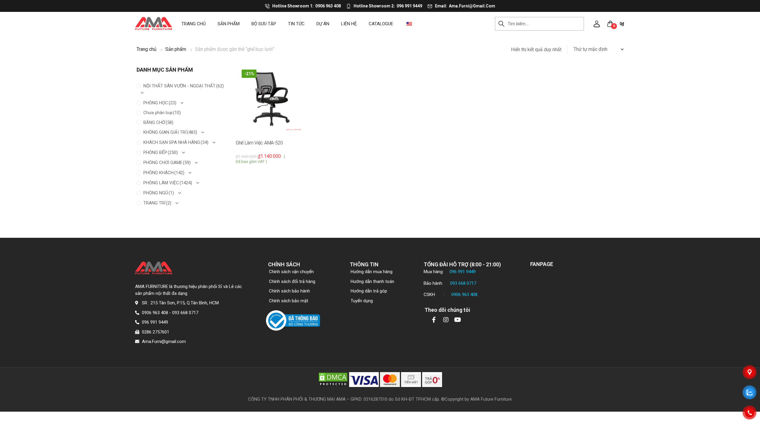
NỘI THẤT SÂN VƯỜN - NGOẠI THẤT (183, 86)
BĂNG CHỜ (158, 122)
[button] (597, 24)
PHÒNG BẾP (160, 152)
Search (501, 24)
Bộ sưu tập (263, 23)
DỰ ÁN (322, 23)
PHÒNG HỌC (159, 103)
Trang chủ (193, 23)
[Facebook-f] (434, 320)
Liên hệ (349, 23)
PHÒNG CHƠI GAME (167, 162)
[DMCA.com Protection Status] (333, 379)
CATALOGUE (381, 23)
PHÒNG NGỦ (158, 193)
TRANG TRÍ (157, 203)
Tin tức (296, 23)
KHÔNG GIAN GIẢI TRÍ (170, 132)
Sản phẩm (229, 23)
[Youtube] (458, 320)
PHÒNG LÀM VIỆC (167, 182)
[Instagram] (446, 320)
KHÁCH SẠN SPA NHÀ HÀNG (175, 142)
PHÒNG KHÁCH (163, 172)
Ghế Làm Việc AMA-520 (259, 143)
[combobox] (546, 24)
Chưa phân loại (162, 112)
